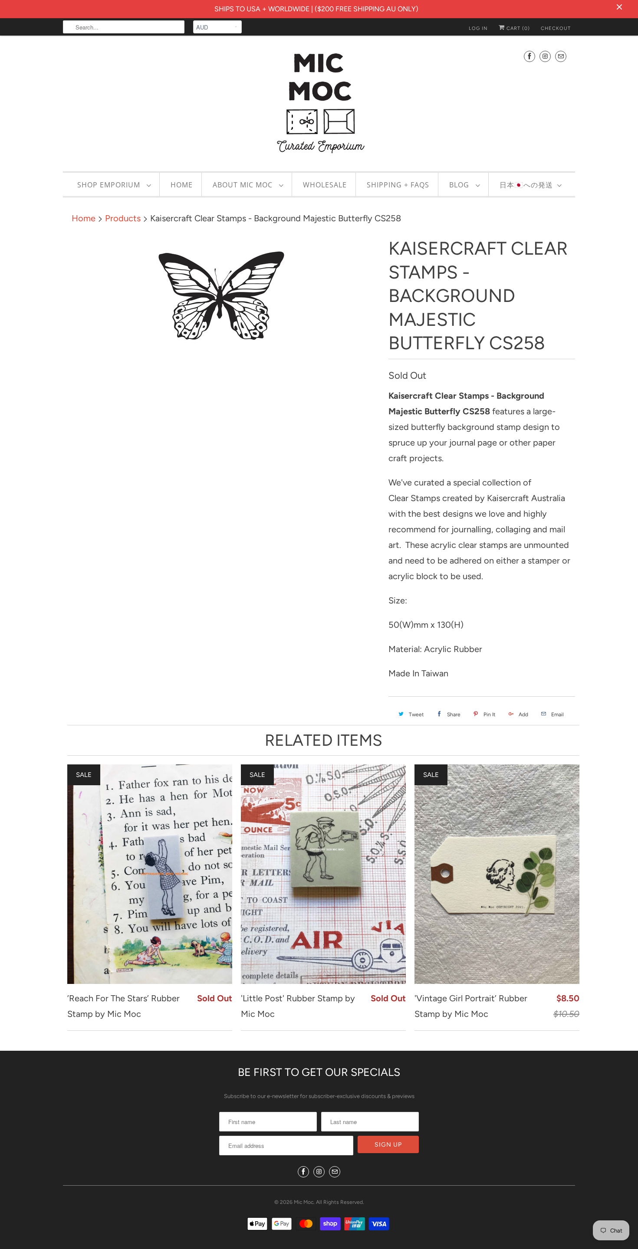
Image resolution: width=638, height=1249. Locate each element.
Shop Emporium (109, 185)
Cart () (517, 28)
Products (123, 218)
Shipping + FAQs (398, 185)
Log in (478, 28)
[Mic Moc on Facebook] (529, 56)
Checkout (556, 28)
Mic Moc (303, 1202)
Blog (460, 185)
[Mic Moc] (319, 102)
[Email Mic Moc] (560, 56)
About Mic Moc (244, 185)
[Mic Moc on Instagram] (545, 56)
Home (182, 185)
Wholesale (325, 185)
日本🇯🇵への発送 (526, 185)
